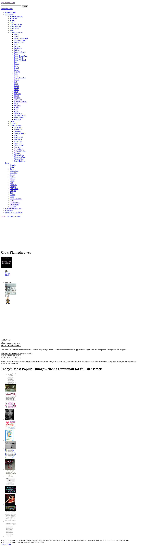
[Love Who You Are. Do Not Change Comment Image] (10, 429)
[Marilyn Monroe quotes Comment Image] (10, 504)
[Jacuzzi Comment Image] (10, 392)
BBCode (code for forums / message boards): (16, 353)
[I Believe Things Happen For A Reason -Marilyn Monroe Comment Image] (9, 419)
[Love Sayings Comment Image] (10, 383)
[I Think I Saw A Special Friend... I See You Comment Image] (9, 440)
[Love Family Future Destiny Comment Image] (10, 458)
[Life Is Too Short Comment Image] (9, 536)
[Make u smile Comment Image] (10, 525)
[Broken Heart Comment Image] (10, 469)
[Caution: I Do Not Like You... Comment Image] (10, 401)
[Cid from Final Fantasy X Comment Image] (7, 303)
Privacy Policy (6, 544)
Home (3, 216)
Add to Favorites (7, 9)
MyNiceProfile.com (8, 3)
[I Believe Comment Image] (10, 485)
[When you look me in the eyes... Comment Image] (10, 521)
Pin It (7, 275)
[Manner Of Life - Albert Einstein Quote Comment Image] (10, 476)
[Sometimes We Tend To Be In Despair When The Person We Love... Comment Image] (10, 408)
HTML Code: (5, 340)
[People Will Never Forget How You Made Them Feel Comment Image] (10, 510)
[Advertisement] (67, 232)
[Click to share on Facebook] (6, 262)
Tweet (7, 273)
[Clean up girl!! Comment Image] (10, 294)
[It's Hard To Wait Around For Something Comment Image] (10, 448)
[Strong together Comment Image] (10, 493)
